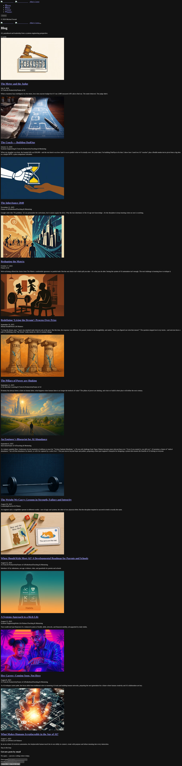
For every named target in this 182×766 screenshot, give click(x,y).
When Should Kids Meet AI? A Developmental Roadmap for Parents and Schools (44, 558)
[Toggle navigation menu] (40, 23)
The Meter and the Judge (14, 83)
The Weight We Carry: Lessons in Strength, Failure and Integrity (36, 499)
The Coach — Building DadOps (18, 142)
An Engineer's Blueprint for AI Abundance (24, 439)
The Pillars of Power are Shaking (19, 380)
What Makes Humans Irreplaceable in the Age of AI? (29, 734)
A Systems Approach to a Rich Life (19, 617)
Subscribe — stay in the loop (10, 764)
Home (9, 5)
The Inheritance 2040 (12, 202)
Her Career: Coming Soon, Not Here (21, 675)
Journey (9, 12)
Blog (8, 8)
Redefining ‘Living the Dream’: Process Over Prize (28, 320)
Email (3, 762)
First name (4, 759)
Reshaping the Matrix (12, 261)
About (9, 10)
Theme (4, 15)
